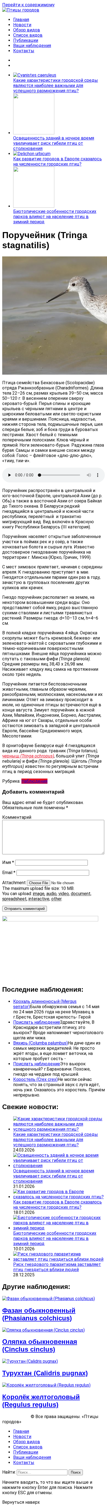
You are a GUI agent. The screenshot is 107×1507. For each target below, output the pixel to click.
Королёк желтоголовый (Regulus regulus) (41, 1400)
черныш (11, 756)
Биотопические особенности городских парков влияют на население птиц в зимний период (54, 216)
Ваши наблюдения (32, 45)
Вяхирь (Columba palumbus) (40, 1043)
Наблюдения (34, 781)
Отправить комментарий (24, 909)
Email (8, 872)
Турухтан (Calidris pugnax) (45, 1373)
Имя (8, 862)
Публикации (25, 40)
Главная (21, 19)
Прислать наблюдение (36, 1022)
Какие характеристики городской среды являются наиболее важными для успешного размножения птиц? (55, 85)
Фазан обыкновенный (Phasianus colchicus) (38, 1314)
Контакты (23, 50)
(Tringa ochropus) (37, 756)
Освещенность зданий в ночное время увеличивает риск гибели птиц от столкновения (53, 143)
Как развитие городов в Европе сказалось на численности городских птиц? (57, 161)
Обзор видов (26, 30)
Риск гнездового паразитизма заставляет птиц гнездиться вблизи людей (57, 1267)
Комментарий (16, 817)
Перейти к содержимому (28, 4)
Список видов (28, 35)
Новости (22, 24)
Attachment (14, 882)
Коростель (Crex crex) (35, 1079)
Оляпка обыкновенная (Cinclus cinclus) (39, 1345)
